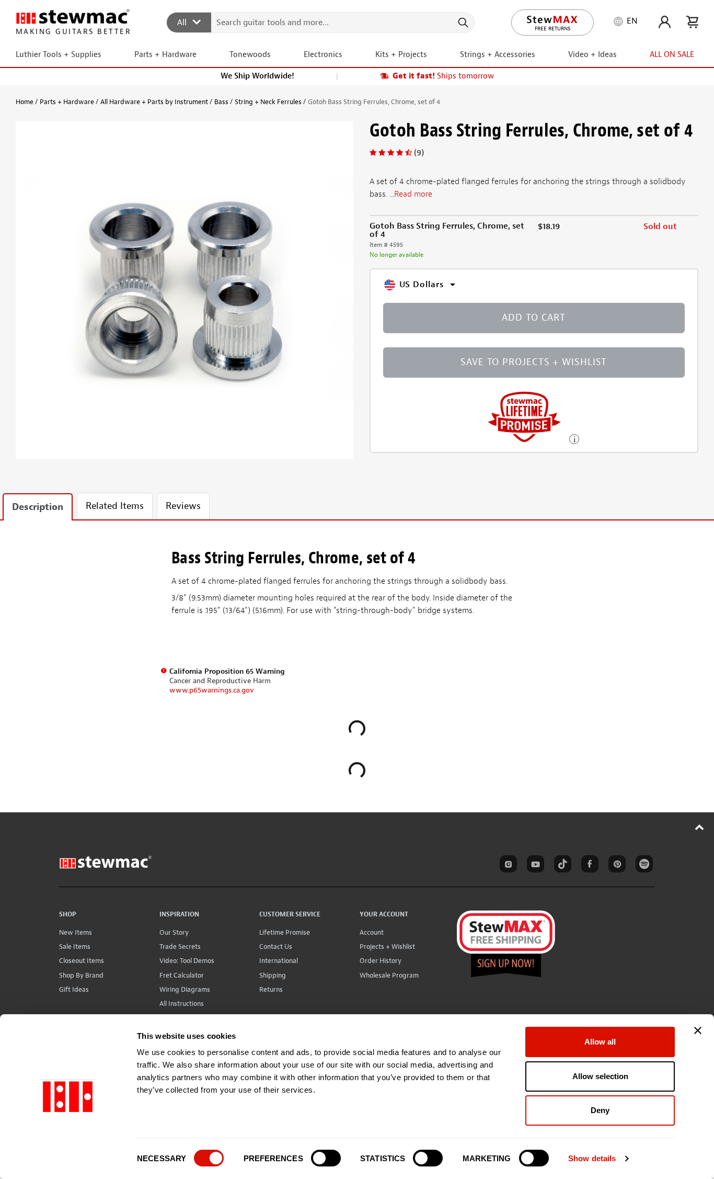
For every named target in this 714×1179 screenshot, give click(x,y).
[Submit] (462, 22)
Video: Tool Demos (186, 960)
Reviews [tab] (183, 506)
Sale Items (74, 946)
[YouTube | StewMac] (533, 865)
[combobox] (321, 22)
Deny (600, 1110)
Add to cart (534, 318)
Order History (380, 960)
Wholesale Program (389, 975)
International (278, 960)
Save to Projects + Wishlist (533, 362)
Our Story (174, 932)
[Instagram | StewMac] (506, 865)
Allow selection (600, 1076)
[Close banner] (697, 1030)
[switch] (326, 1158)
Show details (592, 1158)
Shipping (272, 975)
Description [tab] (37, 507)
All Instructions (181, 1003)
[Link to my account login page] (665, 22)
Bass (221, 101)
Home (24, 101)
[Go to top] (699, 827)
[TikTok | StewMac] (560, 865)
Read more (413, 194)
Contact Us (275, 946)
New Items (75, 932)
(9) (419, 153)
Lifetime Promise (284, 932)
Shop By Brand (81, 975)
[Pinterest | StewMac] (615, 865)
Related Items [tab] (115, 506)
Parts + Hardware (67, 101)
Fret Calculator (181, 975)
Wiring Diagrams (184, 989)
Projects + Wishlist (387, 946)
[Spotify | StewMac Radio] (642, 865)
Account (372, 932)
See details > (574, 438)
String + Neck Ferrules (268, 101)
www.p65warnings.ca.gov (211, 690)
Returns (271, 989)
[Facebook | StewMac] (588, 865)
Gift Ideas (74, 989)
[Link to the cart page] (692, 22)
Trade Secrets (180, 946)
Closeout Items (81, 960)
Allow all (600, 1041)
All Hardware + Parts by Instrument (154, 101)
